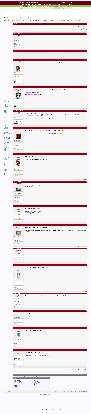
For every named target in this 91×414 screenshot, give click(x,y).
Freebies (39, 4)
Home (23, 4)
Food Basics (5, 112)
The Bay (5, 163)
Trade (69, 6)
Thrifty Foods (6, 166)
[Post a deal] (70, 4)
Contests (43, 4)
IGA (4, 123)
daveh (19, 35)
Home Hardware (6, 120)
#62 (86, 59)
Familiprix (5, 109)
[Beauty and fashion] (64, 4)
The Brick (5, 164)
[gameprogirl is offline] (18, 137)
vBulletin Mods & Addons (47, 409)
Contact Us (55, 391)
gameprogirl (18, 129)
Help (66, 2)
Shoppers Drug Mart (7, 157)
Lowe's (5, 131)
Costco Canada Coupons (7, 106)
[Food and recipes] (66, 4)
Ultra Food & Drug (6, 167)
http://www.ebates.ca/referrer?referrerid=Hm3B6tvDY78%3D (56, 134)
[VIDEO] (35, 382)
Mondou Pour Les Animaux (8, 137)
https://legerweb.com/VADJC (29, 159)
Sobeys (5, 158)
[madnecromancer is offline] (18, 96)
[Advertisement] (33, 55)
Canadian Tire (6, 104)
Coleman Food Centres (7, 105)
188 (84, 29)
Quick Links (40, 8)
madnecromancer (19, 89)
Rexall (5, 153)
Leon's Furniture (6, 128)
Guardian (5, 117)
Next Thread (53, 372)
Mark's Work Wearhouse (7, 133)
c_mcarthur (18, 183)
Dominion (5, 107)
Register (70, 2)
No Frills (5, 140)
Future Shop (5, 114)
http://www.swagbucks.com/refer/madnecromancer (32, 92)
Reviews (50, 4)
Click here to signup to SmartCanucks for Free (19, 51)
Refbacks (15, 386)
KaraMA (19, 295)
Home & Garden (57, 4)
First (72, 26)
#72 (86, 293)
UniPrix (5, 168)
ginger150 (18, 227)
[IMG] (35, 381)
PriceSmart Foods (6, 147)
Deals (26, 4)
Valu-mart (5, 171)
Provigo (5, 149)
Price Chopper (6, 146)
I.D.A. (4, 122)
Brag (56, 6)
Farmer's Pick (6, 111)
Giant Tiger (5, 115)
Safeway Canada (6, 155)
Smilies (35, 380)
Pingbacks (15, 385)
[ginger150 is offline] (18, 233)
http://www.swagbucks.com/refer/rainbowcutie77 (32, 212)
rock (19, 112)
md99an (18, 330)
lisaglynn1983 (18, 352)
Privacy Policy (84, 391)
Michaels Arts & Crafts (7, 136)
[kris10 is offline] (18, 68)
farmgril (19, 250)
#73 (86, 310)
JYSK (4, 126)
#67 (86, 181)
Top (49, 6)
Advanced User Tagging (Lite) (40, 409)
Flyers (36, 4)
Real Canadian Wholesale (7, 152)
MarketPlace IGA (6, 134)
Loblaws (5, 129)
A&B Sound (5, 97)
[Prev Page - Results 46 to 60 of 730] (74, 26)
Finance (47, 4)
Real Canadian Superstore (8, 151)
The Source (5, 165)
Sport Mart (5, 159)
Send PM (79, 49)
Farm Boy (5, 110)
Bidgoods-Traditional (7, 101)
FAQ (21, 8)
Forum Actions (34, 8)
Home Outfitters (6, 121)
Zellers (5, 174)
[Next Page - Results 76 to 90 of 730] (84, 26)
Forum (25, 6)
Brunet (5, 102)
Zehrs (4, 173)
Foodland (5, 113)
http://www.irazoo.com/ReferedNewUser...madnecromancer (34, 95)
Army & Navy (6, 98)
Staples (5, 160)
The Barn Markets (6, 162)
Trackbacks (35, 384)
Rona (4, 154)
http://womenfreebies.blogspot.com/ (36, 39)
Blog (21, 6)
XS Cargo (5, 172)
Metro (4, 135)
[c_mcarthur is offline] (18, 189)
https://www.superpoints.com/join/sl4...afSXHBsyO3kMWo (34, 355)
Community (28, 8)
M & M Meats (6, 132)
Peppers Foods (6, 144)
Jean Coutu (5, 125)
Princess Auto (6, 148)
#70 (86, 248)
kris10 (18, 61)
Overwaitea (5, 141)
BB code (35, 379)
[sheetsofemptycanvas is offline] (18, 276)
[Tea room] (63, 4)
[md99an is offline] (18, 335)
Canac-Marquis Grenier (7, 103)
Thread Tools (84, 31)
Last (85, 26)
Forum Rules (35, 387)
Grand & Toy (5, 116)
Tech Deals (29, 4)
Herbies (5, 118)
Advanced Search (67, 8)
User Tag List (15, 23)
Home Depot (5, 119)
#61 (86, 33)
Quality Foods (6, 150)
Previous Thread (48, 372)
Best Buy (5, 100)
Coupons (33, 4)
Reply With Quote (85, 49)
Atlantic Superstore (6, 99)
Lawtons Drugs (6, 127)
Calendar (24, 8)
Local (62, 6)
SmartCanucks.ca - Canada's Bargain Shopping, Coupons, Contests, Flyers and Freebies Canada (69, 391)
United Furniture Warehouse (6, 170)
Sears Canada (6, 156)
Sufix (19, 312)
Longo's (5, 130)
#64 (86, 110)
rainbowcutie (18, 208)
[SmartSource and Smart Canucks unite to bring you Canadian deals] (8, 91)
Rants (53, 4)
